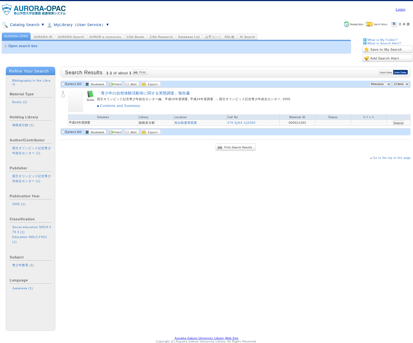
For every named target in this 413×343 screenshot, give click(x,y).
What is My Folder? (382, 40)
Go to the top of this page (392, 157)
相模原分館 (23, 125)
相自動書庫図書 (185, 122)
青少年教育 (23, 265)
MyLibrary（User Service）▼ (81, 25)
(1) (25, 102)
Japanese (22, 288)
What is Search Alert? (384, 43)
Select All (73, 84)
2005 (19, 204)
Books (19, 102)
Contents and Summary (120, 106)
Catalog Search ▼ (27, 25)
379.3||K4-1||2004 (241, 122)
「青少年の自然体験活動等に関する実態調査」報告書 (143, 93)
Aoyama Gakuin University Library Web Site (206, 338)
